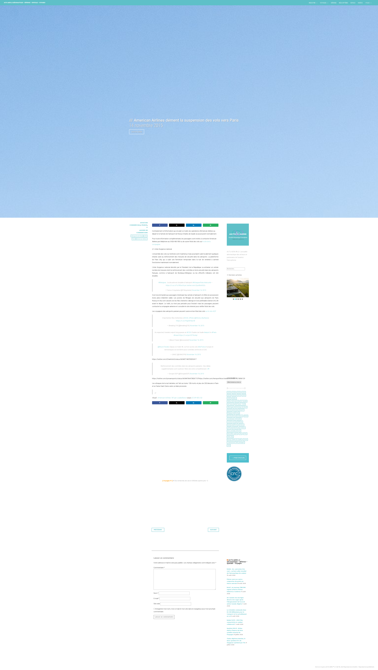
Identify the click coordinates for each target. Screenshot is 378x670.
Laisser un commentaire (142, 231)
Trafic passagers (239, 442)
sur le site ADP (210, 311)
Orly (240, 434)
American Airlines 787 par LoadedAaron (172, 398)
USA (228, 445)
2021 (228, 395)
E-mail (156, 598)
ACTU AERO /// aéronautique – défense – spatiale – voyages (24, 2)
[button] (238, 287)
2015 (145, 236)
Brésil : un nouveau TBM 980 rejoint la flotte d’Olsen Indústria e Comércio (236, 589)
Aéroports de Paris (136, 236)
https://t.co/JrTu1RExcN (175, 285)
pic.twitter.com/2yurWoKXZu (194, 285)
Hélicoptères (343, 3)
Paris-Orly (230, 436)
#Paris (191, 318)
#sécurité (207, 282)
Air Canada (243, 401)
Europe (229, 425)
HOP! (228, 428)
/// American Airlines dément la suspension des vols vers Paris (184, 120)
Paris (133, 239)
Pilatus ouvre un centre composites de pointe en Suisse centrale (235, 581)
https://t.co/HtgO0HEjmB (185, 321)
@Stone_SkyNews (201, 318)
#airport (207, 332)
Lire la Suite (136, 132)
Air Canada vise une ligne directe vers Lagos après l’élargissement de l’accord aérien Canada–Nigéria (236, 601)
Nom (156, 593)
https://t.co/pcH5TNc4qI (188, 335)
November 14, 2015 (199, 290)
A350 (229, 398)
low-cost (230, 431)
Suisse (245, 439)
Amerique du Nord (241, 407)
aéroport (241, 410)
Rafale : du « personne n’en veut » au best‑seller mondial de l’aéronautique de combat (236, 571)
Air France (230, 404)
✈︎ (147, 227)
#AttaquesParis (198, 282)
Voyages (323, 3)
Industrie (312, 3)
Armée (229, 410)
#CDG (186, 318)
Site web (157, 604)
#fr (208, 369)
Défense (333, 3)
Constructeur (231, 422)
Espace (353, 3)
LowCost (237, 431)
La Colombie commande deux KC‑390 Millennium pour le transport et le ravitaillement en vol (237, 613)
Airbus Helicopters (232, 401)
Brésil (245, 416)
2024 (243, 395)
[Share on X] (177, 225)
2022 (233, 395)
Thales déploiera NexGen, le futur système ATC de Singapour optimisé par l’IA (236, 641)
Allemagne (230, 407)
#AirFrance (202, 347)
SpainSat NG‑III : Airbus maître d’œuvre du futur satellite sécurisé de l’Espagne (235, 631)
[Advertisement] (186, 428)
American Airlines (142, 239)
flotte (235, 425)
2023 (238, 395)
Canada (229, 419)
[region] (238, 289)
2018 (233, 392)
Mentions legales (320, 667)
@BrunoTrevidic (163, 347)
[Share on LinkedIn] (194, 225)
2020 (243, 392)
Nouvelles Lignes (232, 434)
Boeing (237, 413)
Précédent (158, 530)
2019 (238, 392)
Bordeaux (239, 416)
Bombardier (230, 416)
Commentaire (159, 568)
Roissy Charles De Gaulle (234, 439)
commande (237, 419)
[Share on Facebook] (160, 225)
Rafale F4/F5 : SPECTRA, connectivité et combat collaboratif (235, 622)
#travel (176, 335)
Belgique (230, 413)
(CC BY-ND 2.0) (196, 398)
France (144, 225)
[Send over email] (210, 225)
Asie (235, 410)
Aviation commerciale (139, 224)
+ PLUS (367, 3)
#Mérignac (162, 282)
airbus (234, 398)
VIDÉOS (360, 3)
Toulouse (230, 442)
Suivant (213, 530)
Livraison (242, 428)
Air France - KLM (240, 404)
